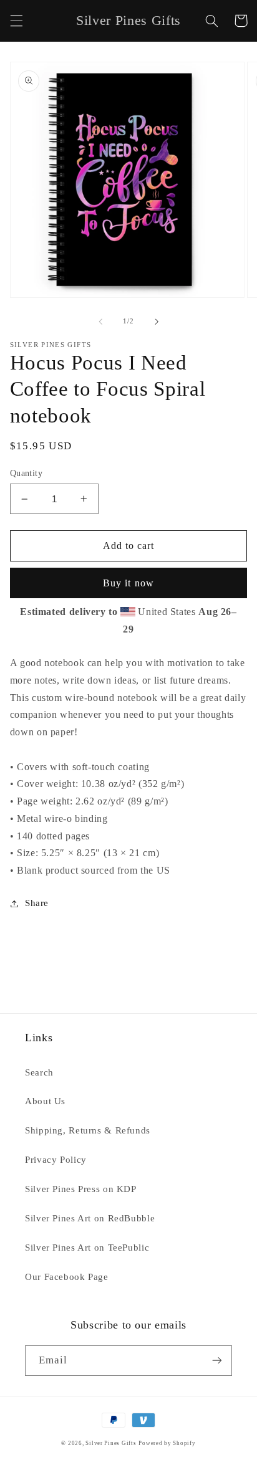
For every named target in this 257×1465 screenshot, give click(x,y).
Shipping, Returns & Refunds (87, 1130)
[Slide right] (156, 321)
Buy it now (128, 583)
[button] (16, 20)
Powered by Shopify (166, 1443)
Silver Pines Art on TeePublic (87, 1248)
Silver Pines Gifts (110, 1443)
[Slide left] (100, 321)
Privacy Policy (56, 1160)
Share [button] (37, 903)
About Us (45, 1101)
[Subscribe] (217, 1360)
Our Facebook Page (67, 1277)
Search (39, 1072)
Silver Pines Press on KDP (81, 1189)
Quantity (26, 473)
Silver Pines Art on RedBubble (90, 1218)
